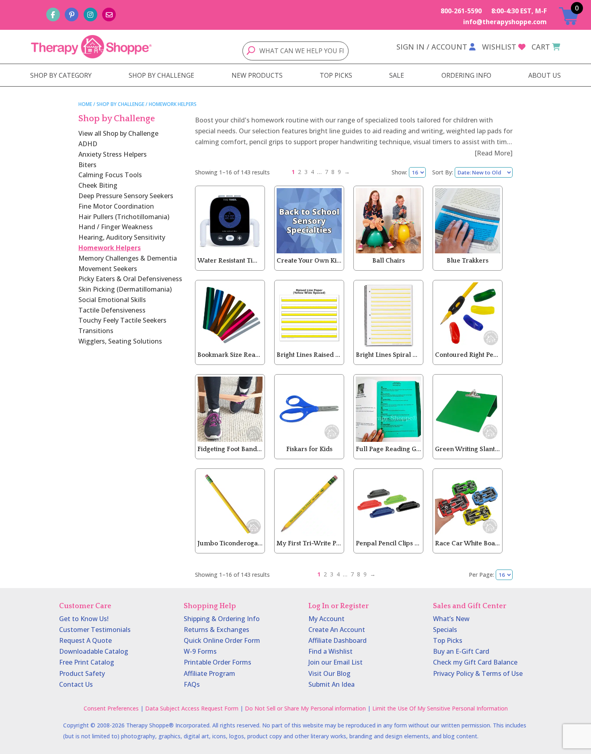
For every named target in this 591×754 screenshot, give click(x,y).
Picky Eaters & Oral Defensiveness (130, 278)
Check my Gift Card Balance (475, 662)
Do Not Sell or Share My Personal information (305, 708)
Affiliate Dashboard (337, 640)
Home (85, 104)
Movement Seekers (107, 268)
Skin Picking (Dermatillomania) (125, 289)
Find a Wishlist (330, 651)
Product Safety (82, 673)
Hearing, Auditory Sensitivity (121, 237)
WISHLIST (499, 47)
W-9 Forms (200, 651)
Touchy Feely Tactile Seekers (122, 320)
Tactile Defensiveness (112, 310)
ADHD (87, 143)
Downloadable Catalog (93, 651)
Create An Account (336, 629)
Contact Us (76, 684)
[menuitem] (61, 75)
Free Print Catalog (86, 662)
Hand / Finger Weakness (115, 226)
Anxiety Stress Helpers (112, 154)
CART (540, 47)
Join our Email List (335, 662)
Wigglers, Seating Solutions (120, 341)
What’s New (451, 618)
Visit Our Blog (329, 673)
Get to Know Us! (84, 618)
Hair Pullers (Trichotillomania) (123, 216)
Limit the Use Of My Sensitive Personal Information (440, 708)
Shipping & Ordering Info (222, 618)
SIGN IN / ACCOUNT (431, 47)
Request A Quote (85, 640)
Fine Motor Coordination (116, 206)
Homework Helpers (109, 247)
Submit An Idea (331, 684)
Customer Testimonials (95, 629)
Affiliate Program (209, 673)
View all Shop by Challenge (118, 133)
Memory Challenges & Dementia (127, 258)
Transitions (95, 330)
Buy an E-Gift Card (461, 651)
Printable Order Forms (217, 662)
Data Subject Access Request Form (191, 708)
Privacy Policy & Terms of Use (478, 673)
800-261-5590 (461, 10)
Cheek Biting (97, 185)
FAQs (192, 684)
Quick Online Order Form (222, 640)
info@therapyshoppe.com (505, 21)
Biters (87, 164)
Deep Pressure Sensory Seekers (125, 195)
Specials (445, 629)
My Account (326, 618)
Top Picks (447, 640)
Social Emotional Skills (112, 299)
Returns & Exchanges (216, 629)
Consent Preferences (111, 708)
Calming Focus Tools (110, 174)
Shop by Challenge (120, 104)
